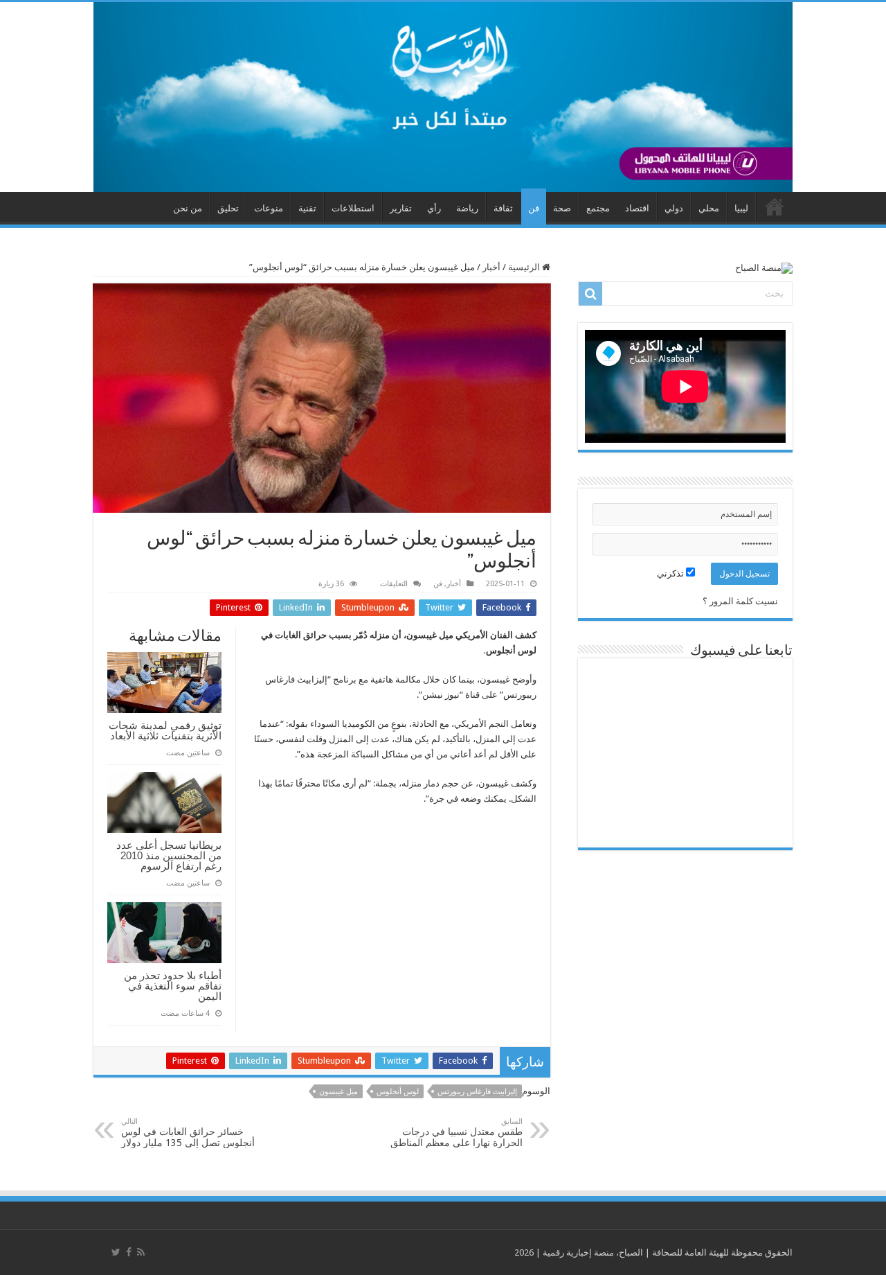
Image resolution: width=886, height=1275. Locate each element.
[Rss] (141, 1252)
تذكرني (671, 573)
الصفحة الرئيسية (775, 206)
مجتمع (598, 208)
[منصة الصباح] (443, 97)
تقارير (401, 208)
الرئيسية (525, 267)
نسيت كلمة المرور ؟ (740, 601)
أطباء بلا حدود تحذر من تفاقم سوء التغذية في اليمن (173, 985)
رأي (434, 208)
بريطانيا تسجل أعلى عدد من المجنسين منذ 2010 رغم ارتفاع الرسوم (169, 855)
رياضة (467, 208)
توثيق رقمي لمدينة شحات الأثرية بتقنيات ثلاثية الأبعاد (165, 730)
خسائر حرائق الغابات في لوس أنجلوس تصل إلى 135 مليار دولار (188, 1132)
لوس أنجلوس (398, 1091)
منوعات (268, 208)
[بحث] (590, 294)
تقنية (307, 208)
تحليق (228, 208)
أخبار (491, 267)
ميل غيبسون (338, 1091)
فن (533, 208)
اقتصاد (637, 208)
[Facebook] (129, 1252)
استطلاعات (353, 208)
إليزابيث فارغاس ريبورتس (477, 1091)
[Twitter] (116, 1252)
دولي (673, 208)
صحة (562, 208)
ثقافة (503, 208)
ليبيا (741, 208)
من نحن (187, 208)
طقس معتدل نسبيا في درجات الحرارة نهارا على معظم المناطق (456, 1132)
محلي (708, 208)
